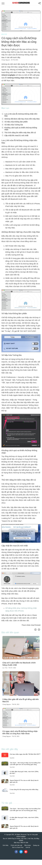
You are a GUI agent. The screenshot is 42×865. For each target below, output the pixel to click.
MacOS (4, 34)
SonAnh (12, 758)
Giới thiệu (5, 845)
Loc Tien (5, 668)
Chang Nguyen (5, 60)
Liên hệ (28, 847)
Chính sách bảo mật (16, 845)
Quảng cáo (36, 845)
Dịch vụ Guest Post (17, 847)
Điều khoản (27, 845)
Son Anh (12, 767)
